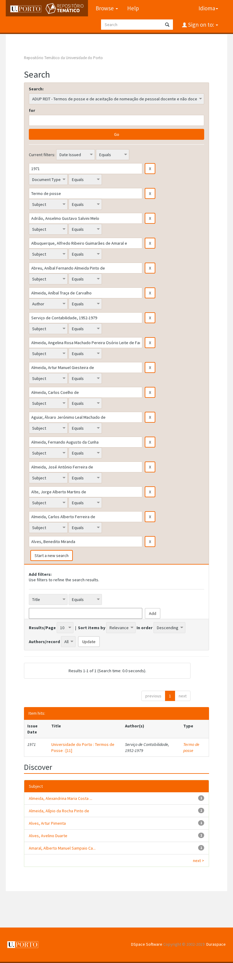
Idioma (206, 8)
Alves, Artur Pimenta (47, 823)
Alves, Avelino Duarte (48, 835)
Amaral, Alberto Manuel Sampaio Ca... (62, 848)
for (32, 110)
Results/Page (42, 627)
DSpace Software (146, 944)
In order (145, 627)
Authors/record (44, 641)
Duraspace (216, 944)
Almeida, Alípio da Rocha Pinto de (59, 811)
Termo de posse (191, 747)
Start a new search (52, 555)
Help (133, 8)
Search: (36, 89)
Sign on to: (201, 24)
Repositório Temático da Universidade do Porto (63, 57)
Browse (105, 8)
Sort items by (91, 627)
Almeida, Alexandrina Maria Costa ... (60, 798)
